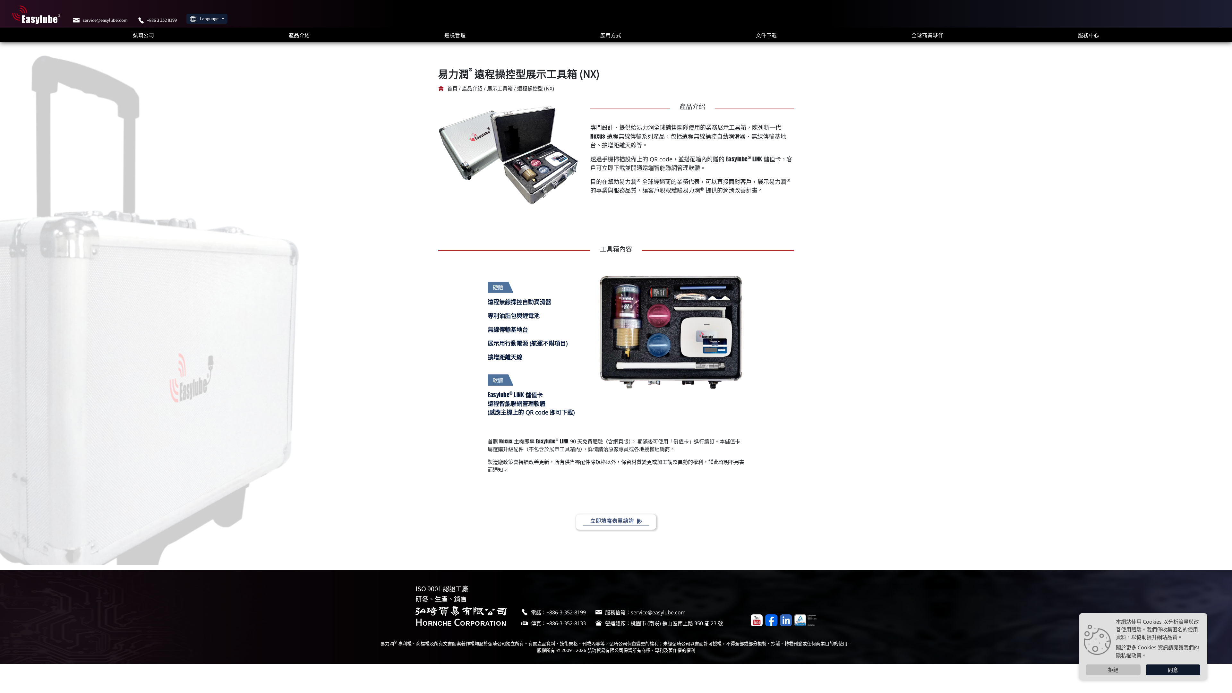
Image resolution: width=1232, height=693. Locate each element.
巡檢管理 (455, 35)
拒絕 (1113, 670)
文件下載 (766, 35)
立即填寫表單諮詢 (613, 521)
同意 (1173, 670)
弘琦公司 (143, 35)
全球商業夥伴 (927, 35)
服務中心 (1088, 35)
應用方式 (610, 35)
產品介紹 (299, 35)
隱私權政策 (1129, 655)
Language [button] (209, 18)
